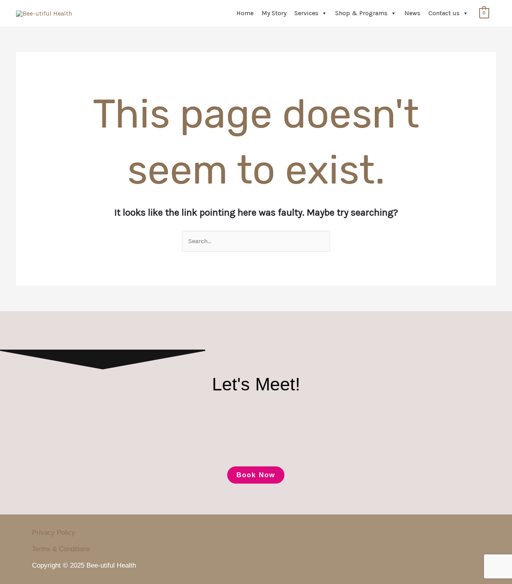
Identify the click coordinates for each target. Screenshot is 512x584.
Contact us (444, 13)
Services (306, 13)
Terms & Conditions (61, 549)
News (412, 13)
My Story (274, 13)
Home (245, 13)
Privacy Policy (53, 532)
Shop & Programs (361, 13)
